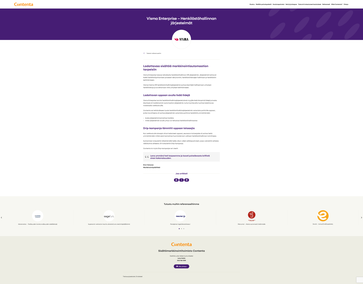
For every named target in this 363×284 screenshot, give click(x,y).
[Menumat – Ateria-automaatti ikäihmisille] (251, 215)
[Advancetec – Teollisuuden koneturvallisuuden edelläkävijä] (37, 215)
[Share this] (176, 180)
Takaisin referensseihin (154, 53)
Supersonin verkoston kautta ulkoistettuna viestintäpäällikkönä (109, 224)
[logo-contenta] (23, 4)
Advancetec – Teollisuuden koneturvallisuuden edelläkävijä (37, 224)
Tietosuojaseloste (129, 276)
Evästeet (139, 276)
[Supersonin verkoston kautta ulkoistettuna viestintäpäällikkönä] (109, 215)
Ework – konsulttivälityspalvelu (323, 224)
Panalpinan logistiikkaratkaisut (180, 224)
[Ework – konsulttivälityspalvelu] (323, 215)
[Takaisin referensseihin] (145, 53)
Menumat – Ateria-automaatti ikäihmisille (251, 224)
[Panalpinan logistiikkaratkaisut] (180, 215)
